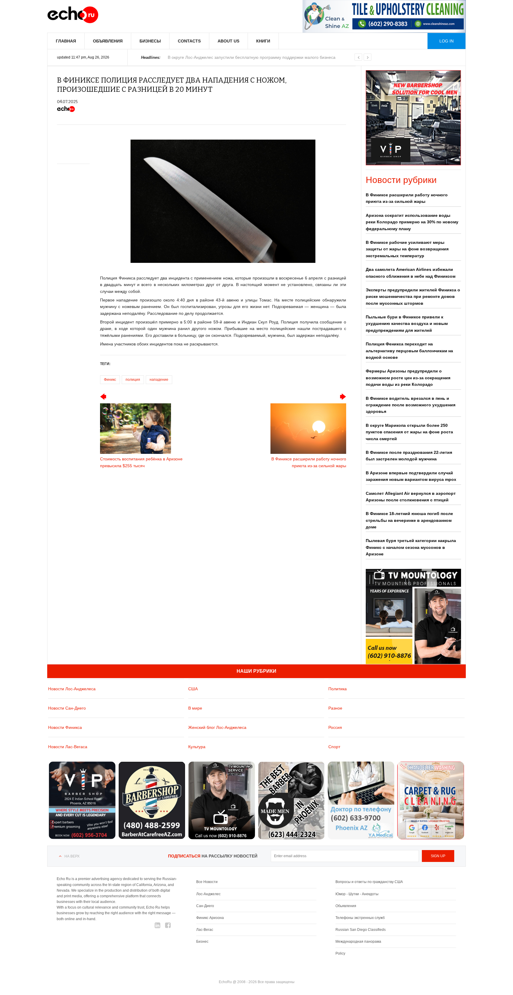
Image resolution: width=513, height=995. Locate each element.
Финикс (110, 380)
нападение (159, 380)
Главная (66, 41)
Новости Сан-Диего (67, 708)
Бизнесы (150, 41)
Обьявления (345, 906)
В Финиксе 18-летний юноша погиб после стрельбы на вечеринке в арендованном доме (409, 520)
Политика (337, 688)
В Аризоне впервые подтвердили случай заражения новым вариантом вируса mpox (411, 476)
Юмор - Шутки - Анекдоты (357, 894)
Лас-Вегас (204, 930)
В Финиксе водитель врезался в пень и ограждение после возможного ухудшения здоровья (410, 405)
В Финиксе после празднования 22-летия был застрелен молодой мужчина (409, 455)
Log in (446, 41)
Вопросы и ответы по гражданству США (369, 882)
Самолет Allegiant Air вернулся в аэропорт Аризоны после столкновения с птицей (411, 496)
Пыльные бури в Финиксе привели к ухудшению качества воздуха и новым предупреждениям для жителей (407, 324)
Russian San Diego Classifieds (360, 930)
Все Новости (207, 882)
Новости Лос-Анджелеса (72, 688)
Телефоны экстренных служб (360, 918)
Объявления (108, 41)
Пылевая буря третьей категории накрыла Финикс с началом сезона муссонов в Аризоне (411, 547)
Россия (335, 727)
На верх (72, 856)
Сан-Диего (205, 906)
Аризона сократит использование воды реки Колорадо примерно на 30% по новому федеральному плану (412, 222)
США (193, 688)
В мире (195, 708)
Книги (263, 41)
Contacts (189, 41)
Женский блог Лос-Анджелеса (217, 727)
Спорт (334, 746)
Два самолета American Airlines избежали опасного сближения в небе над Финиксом (410, 272)
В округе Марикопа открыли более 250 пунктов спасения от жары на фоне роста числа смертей (409, 432)
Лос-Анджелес (208, 894)
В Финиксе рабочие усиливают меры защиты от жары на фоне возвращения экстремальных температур (407, 249)
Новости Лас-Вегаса (67, 746)
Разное (335, 708)
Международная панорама (358, 941)
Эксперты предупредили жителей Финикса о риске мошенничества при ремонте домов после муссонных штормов (413, 297)
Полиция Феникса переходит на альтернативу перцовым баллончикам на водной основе (409, 351)
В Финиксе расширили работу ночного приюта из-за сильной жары (407, 198)
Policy (340, 953)
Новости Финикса (65, 727)
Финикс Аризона (210, 918)
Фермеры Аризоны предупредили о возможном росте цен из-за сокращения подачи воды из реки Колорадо (408, 378)
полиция (133, 380)
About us (228, 41)
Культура (196, 746)
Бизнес (202, 941)
